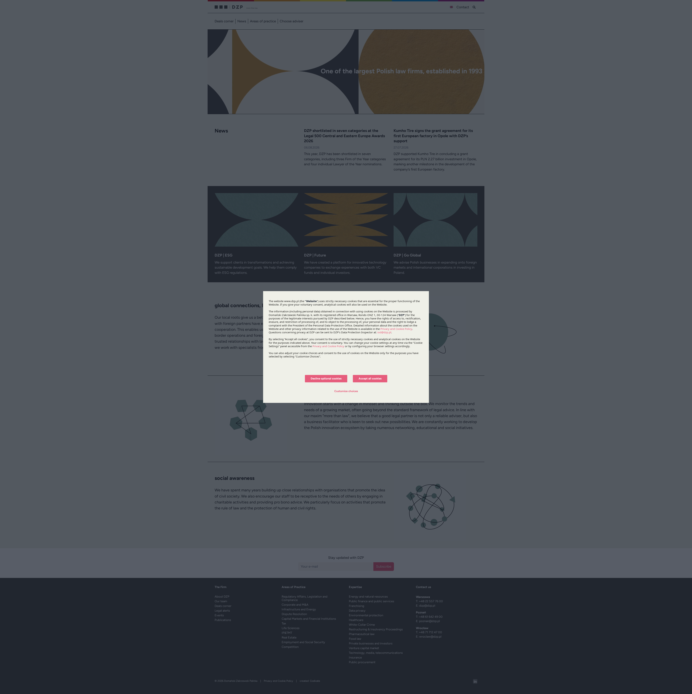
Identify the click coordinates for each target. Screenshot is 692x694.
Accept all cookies (370, 378)
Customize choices (346, 391)
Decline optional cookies (326, 378)
